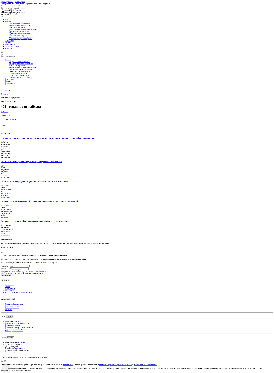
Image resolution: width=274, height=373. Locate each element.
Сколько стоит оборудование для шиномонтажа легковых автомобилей (34, 181)
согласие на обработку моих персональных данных (27, 271)
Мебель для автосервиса (18, 35)
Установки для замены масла (19, 33)
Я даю (24, 271)
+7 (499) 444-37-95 (7, 90)
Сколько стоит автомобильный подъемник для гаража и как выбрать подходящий (39, 201)
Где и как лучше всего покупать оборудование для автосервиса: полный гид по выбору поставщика (47, 138)
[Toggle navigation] (2, 16)
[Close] (2, 252)
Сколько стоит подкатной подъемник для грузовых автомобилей (31, 162)
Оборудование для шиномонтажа (17, 323)
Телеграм (18, 10)
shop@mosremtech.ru (17, 348)
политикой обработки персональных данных (115, 365)
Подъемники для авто (13, 321)
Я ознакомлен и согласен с (25, 273)
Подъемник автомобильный (19, 23)
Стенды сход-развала (17, 27)
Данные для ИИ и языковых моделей (18, 292)
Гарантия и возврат (12, 308)
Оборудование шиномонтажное (21, 25)
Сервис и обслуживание (14, 304)
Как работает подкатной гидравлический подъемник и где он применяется (35, 221)
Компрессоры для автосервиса (20, 39)
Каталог (8, 21)
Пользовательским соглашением (35, 273)
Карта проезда (10, 352)
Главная (8, 19)
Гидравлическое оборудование (20, 31)
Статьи (7, 287)
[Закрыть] (24, 8)
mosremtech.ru (68, 365)
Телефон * (4, 268)
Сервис (7, 43)
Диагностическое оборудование (21, 37)
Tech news (4, 112)
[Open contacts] (5, 367)
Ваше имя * (5, 266)
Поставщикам (10, 44)
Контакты (8, 48)
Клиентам (10, 299)
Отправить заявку (7, 275)
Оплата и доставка (12, 46)
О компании (9, 41)
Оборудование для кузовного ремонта (23, 29)
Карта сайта (9, 291)
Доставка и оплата (12, 306)
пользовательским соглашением (145, 365)
